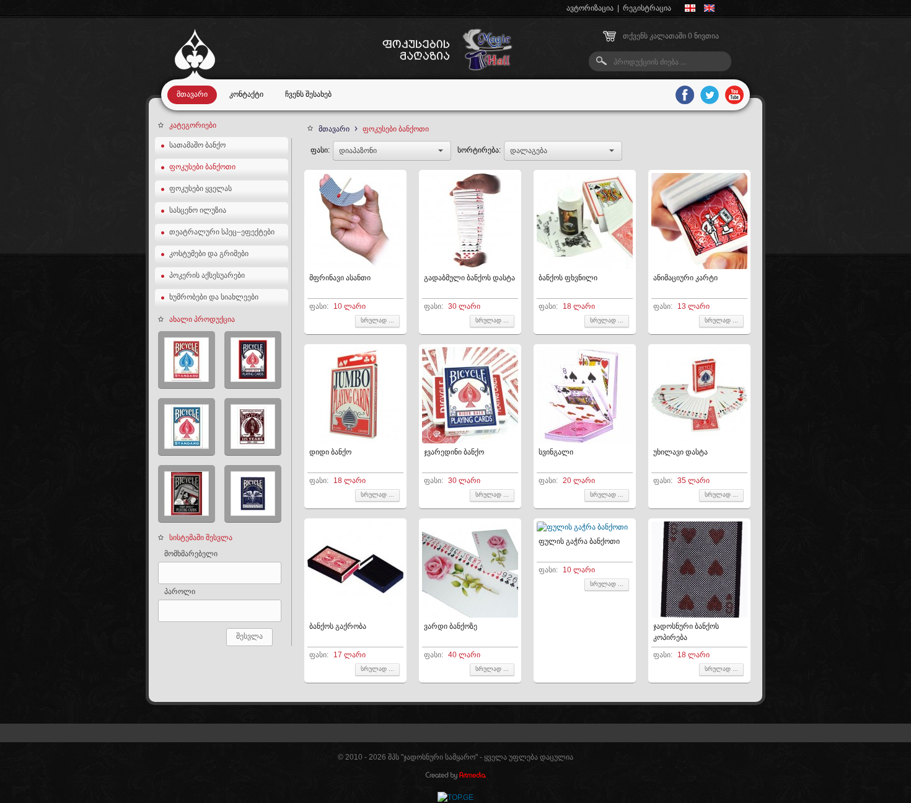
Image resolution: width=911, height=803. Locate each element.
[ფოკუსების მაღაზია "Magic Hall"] (195, 77)
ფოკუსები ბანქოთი (202, 166)
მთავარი (192, 94)
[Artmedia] (455, 777)
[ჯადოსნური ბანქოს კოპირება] (699, 615)
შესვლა (249, 636)
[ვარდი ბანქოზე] (470, 615)
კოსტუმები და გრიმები (209, 253)
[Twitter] (709, 95)
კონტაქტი (246, 94)
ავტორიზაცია (590, 8)
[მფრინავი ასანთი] (355, 266)
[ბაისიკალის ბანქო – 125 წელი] (252, 427)
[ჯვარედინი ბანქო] (470, 441)
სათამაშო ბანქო (197, 145)
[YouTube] (734, 95)
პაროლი (179, 591)
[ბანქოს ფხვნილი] (585, 266)
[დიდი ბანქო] (355, 441)
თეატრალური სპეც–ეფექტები (222, 232)
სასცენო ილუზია (197, 210)
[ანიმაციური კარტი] (699, 266)
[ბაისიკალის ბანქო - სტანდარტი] (186, 360)
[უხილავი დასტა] (699, 441)
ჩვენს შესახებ (308, 94)
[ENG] (709, 8)
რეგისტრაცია (647, 8)
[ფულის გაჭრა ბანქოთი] (582, 527)
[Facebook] (685, 95)
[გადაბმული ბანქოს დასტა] (470, 266)
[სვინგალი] (585, 441)
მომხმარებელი (191, 553)
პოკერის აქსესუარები (207, 275)
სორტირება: (479, 150)
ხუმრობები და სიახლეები (213, 297)
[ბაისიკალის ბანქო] (186, 494)
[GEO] (690, 8)
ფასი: (320, 150)
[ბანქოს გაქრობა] (355, 615)
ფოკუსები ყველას (200, 188)
